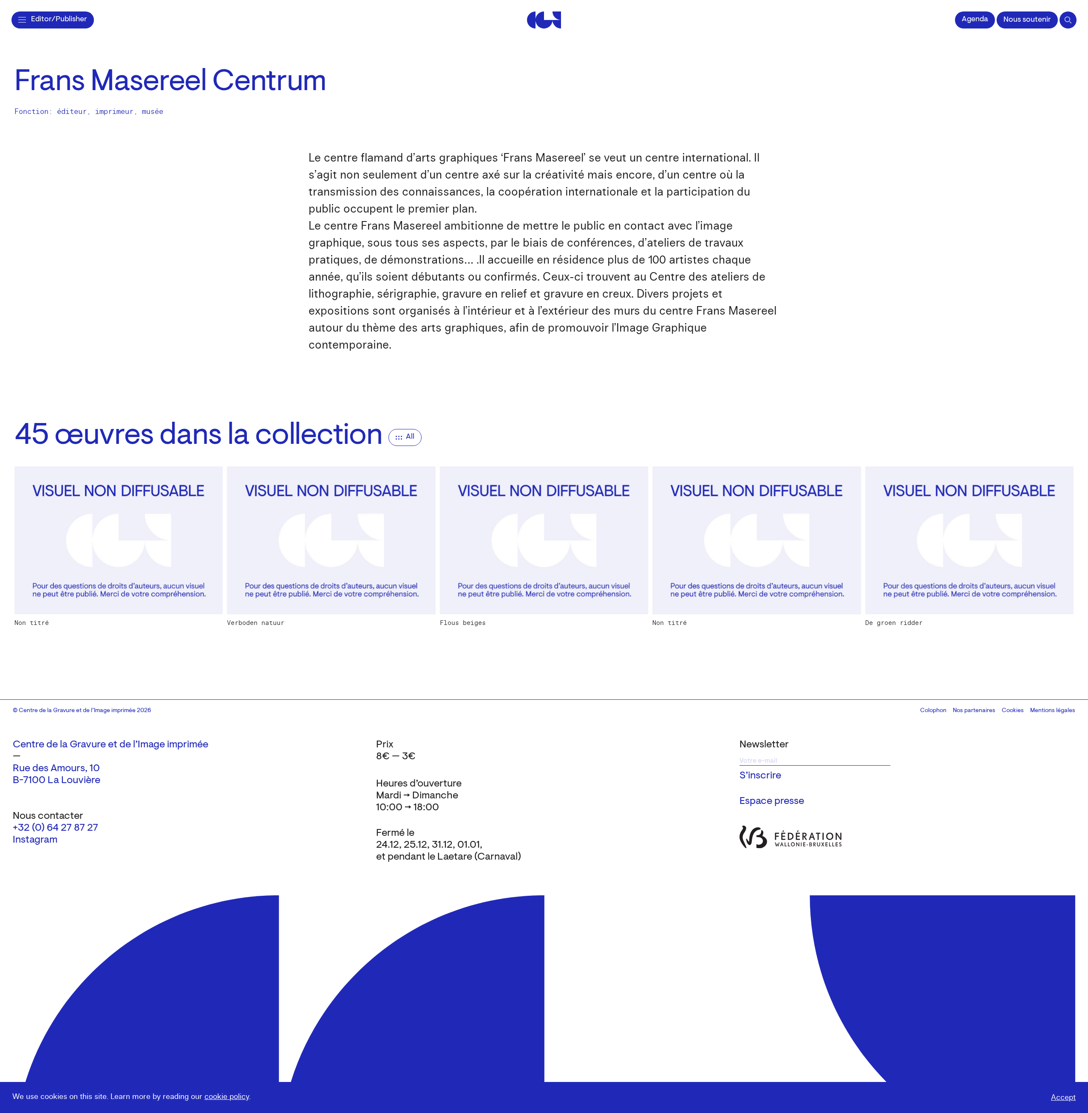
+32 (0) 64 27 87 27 (55, 828)
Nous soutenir (1027, 20)
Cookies (1013, 710)
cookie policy (226, 1097)
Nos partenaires (974, 710)
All (410, 437)
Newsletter (764, 745)
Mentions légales (1052, 710)
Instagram (35, 840)
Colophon (933, 710)
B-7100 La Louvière (56, 780)
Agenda (975, 19)
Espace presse (772, 801)
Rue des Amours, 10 (56, 769)
